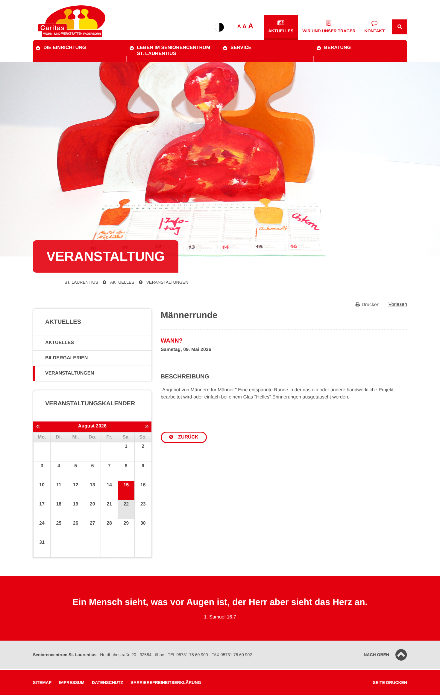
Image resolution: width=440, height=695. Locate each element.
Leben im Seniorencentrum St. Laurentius (173, 50)
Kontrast (219, 27)
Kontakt (375, 30)
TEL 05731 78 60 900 (188, 654)
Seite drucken (390, 682)
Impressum (71, 682)
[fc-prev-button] (38, 426)
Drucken (371, 304)
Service (240, 47)
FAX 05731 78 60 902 (232, 654)
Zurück (187, 437)
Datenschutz (107, 682)
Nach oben (376, 654)
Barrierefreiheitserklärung (166, 682)
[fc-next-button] (146, 426)
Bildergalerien (66, 358)
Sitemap (42, 682)
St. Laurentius (81, 282)
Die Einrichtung (64, 47)
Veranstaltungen (167, 282)
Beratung (337, 47)
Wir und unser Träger (328, 30)
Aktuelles (280, 30)
